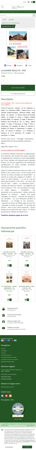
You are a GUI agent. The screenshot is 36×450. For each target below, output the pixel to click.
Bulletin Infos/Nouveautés (8, 361)
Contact (24, 2)
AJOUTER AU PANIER (18, 88)
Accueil (4, 19)
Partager (9, 65)
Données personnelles (6, 379)
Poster (30, 65)
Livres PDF (11, 19)
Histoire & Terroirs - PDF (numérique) (10, 23)
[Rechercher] (34, 15)
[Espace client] (29, 2)
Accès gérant (31, 425)
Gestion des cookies (6, 376)
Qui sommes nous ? (6, 355)
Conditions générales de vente (9, 357)
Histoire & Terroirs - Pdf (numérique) (12, 73)
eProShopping (4, 425)
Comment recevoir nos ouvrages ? (10, 359)
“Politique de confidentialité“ (22, 441)
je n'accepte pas (9, 447)
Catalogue (4, 350)
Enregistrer (19, 65)
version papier (19, 150)
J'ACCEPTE (27, 447)
